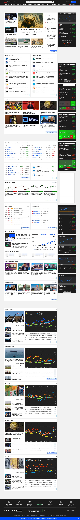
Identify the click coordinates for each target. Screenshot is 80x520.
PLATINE (60, 250)
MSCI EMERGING (63, 36)
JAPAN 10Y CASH (63, 288)
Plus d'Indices (67, 45)
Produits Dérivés (36, 164)
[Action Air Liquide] (14, 170)
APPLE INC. (8, 155)
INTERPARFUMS (12, 166)
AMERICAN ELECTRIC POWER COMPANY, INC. (66, 155)
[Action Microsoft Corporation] (43, 153)
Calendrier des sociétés (37, 204)
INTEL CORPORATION (36, 147)
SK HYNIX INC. (9, 147)
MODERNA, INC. (9, 151)
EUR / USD (60, 214)
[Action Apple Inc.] (11, 155)
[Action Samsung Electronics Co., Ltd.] (18, 159)
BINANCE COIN (62, 268)
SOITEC (61, 74)
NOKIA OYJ (61, 78)
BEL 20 (61, 24)
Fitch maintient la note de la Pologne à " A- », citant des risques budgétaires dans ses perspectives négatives (41, 482)
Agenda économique (10, 204)
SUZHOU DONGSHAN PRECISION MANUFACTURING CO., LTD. (37, 211)
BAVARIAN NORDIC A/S (64, 116)
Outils (59, 4)
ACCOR (10, 168)
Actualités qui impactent (10, 182)
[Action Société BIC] (14, 174)
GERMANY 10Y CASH (63, 286)
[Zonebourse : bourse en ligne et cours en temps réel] (10, 2)
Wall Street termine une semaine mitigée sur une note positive (38, 450)
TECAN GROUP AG (63, 126)
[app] (19, 511)
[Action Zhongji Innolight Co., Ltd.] (41, 209)
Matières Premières (62, 236)
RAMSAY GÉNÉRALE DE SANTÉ (65, 89)
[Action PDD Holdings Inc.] (41, 220)
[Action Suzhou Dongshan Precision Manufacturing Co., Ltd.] (41, 211)
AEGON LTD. (62, 125)
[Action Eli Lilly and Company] (15, 153)
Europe (65, 13)
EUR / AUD (60, 225)
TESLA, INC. (8, 149)
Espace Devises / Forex (52, 416)
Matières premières (9, 346)
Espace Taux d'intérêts (52, 489)
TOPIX (61, 35)
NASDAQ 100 (62, 32)
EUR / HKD (60, 228)
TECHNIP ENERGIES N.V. (13, 172)
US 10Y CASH (62, 285)
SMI (60, 25)
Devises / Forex (8, 383)
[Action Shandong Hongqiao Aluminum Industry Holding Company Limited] (41, 215)
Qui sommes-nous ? (42, 515)
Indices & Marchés (9, 309)
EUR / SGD (60, 229)
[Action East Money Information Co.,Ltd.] (41, 213)
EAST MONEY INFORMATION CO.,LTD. (37, 213)
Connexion (68, 1)
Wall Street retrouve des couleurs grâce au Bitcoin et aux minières (39, 448)
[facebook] (11, 511)
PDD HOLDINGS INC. (36, 220)
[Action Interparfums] (16, 166)
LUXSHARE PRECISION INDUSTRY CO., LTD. (37, 222)
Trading (47, 4)
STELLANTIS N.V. (63, 67)
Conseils (30, 4)
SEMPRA (61, 158)
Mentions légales (17, 515)
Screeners (53, 4)
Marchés (7, 4)
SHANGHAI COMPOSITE (64, 33)
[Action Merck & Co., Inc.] (13, 157)
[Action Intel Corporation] (41, 147)
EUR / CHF (60, 217)
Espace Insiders (53, 278)
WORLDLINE (62, 88)
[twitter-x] (5, 511)
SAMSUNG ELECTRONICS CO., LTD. (12, 159)
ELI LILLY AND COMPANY (11, 153)
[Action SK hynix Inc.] (12, 147)
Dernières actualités (48, 13)
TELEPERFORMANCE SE (64, 92)
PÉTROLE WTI (61, 246)
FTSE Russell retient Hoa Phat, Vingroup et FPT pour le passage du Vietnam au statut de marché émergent (41, 335)
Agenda (24, 4)
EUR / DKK (60, 222)
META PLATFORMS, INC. (37, 155)
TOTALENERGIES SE (63, 79)
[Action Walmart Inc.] (38, 151)
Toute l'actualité (53, 51)
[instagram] (9, 511)
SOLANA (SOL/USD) (63, 267)
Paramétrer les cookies (25, 515)
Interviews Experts (9, 282)
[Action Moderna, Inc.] (12, 151)
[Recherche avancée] (53, 2)
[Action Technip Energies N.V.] (18, 172)
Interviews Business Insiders (11, 261)
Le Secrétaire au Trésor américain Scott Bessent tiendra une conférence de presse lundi (41, 486)
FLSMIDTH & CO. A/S (63, 120)
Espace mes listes (67, 81)
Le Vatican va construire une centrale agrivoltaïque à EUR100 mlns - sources (41, 376)
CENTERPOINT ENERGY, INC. (65, 154)
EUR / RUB (60, 218)
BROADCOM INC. (35, 157)
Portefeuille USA (43, 234)
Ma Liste (60, 64)
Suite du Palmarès (67, 110)
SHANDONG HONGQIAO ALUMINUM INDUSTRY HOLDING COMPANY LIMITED (37, 215)
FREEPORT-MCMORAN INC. (64, 149)
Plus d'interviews (53, 299)
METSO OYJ (62, 121)
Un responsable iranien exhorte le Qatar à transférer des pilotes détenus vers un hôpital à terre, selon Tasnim (41, 333)
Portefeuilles (37, 4)
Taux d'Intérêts (8, 456)
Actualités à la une (9, 55)
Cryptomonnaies (9, 420)
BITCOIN (61, 264)
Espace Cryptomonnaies (52, 452)
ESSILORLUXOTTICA (63, 70)
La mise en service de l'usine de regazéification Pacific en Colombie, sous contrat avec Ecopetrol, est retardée (41, 337)
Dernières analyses (36, 55)
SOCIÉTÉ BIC (11, 174)
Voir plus (54, 178)
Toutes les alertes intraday (24, 177)
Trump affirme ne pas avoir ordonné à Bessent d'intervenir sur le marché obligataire (41, 339)
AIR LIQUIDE (11, 170)
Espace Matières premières (51, 378)
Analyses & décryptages (10, 99)
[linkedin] (13, 511)
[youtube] (7, 511)
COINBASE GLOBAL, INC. (64, 148)
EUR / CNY (60, 226)
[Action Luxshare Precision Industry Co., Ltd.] (41, 222)
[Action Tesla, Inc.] (11, 149)
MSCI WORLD (62, 37)
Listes (42, 4)
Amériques (69, 13)
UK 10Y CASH (62, 289)
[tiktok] (15, 511)
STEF (61, 98)
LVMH (61, 69)
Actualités (13, 4)
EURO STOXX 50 (62, 28)
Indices (61, 13)
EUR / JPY (60, 230)
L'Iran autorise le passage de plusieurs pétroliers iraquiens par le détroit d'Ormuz (41, 411)
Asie (73, 13)
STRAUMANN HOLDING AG (64, 127)
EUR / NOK (60, 221)
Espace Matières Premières (67, 252)
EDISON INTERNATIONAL (64, 157)
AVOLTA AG (61, 123)
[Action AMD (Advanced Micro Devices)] (44, 149)
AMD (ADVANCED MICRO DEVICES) (38, 149)
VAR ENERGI (62, 129)
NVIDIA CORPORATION (36, 159)
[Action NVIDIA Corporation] (41, 159)
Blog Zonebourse (34, 515)
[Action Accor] (13, 168)
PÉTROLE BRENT (62, 247)
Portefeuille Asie (52, 234)
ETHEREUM (62, 265)
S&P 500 (61, 29)
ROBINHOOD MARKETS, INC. (65, 145)
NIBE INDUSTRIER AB (63, 117)
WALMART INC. (35, 151)
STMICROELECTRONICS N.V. (65, 73)
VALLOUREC (62, 97)
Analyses (19, 4)
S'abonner (73, 1)
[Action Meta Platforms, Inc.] (41, 155)
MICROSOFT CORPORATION (37, 153)
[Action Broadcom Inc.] (39, 157)
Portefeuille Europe (35, 234)
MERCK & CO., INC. (10, 157)
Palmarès (64, 4)
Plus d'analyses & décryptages (51, 132)
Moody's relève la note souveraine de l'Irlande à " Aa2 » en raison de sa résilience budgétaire (41, 484)
